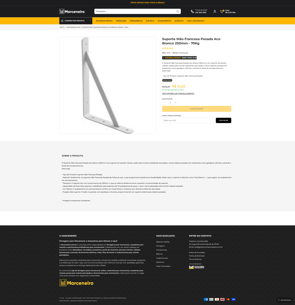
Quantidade (167, 99)
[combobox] (137, 11)
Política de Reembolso (197, 256)
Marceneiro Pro (73, 27)
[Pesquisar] (177, 11)
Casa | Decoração (163, 266)
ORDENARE (183, 53)
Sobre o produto (72, 156)
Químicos (160, 262)
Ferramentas (161, 250)
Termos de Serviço (195, 259)
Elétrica (159, 254)
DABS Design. (92, 301)
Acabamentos (162, 258)
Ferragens (160, 246)
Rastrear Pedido (163, 242)
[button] (228, 11)
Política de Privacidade (197, 252)
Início (62, 27)
